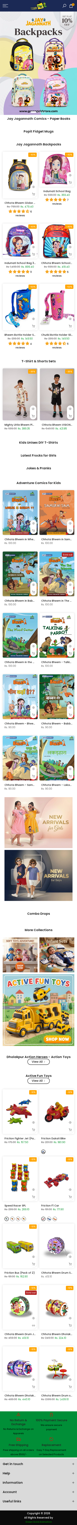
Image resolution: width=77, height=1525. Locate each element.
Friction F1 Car (50, 1205)
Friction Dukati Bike (53, 1138)
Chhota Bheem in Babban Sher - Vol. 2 (29, 601)
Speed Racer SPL (15, 1205)
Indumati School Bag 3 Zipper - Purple (29, 263)
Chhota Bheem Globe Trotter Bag (26, 203)
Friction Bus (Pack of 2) (19, 1273)
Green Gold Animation (38, 1522)
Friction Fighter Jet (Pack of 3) (24, 1138)
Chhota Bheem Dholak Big (21, 1395)
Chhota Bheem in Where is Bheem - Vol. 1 (31, 539)
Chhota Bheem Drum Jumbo (23, 1334)
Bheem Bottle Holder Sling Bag (24, 335)
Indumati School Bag (57, 191)
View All (37, 1062)
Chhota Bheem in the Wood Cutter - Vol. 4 (32, 662)
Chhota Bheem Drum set (57, 1395)
